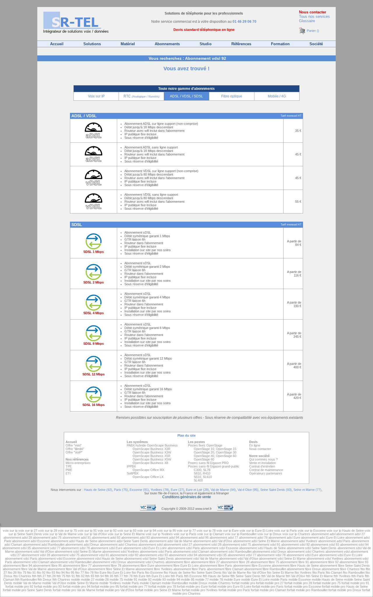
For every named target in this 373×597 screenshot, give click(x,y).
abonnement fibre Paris (216, 565)
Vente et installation (262, 463)
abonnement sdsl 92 (295, 544)
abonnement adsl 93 (135, 537)
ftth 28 (51, 576)
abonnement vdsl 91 (94, 555)
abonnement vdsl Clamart (31, 562)
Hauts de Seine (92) (98, 489)
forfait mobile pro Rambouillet (307, 590)
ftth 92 (80, 576)
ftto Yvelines (303, 572)
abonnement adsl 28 (17, 537)
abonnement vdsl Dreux (109, 562)
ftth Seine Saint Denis (246, 576)
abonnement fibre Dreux (304, 569)
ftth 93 (89, 576)
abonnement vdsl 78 (271, 555)
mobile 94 (173, 579)
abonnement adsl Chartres (119, 544)
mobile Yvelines (110, 583)
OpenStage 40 (204, 456)
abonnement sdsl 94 (354, 544)
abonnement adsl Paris (334, 541)
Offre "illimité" (75, 449)
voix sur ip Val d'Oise (92, 534)
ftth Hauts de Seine (216, 576)
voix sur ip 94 (146, 530)
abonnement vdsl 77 (242, 555)
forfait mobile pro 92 (19, 586)
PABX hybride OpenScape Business (152, 445)
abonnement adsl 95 (194, 537)
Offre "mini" (74, 445)
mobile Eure (232, 579)
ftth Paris (177, 576)
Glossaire (307, 21)
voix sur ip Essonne (312, 530)
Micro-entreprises (78, 463)
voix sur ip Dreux (269, 534)
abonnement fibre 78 (106, 565)
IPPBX (131, 466)
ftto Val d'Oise (256, 572)
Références (241, 44)
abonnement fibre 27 (205, 562)
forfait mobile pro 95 (105, 586)
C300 (197, 470)
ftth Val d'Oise (295, 576)
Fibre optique (231, 96)
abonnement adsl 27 (350, 534)
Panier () (312, 30)
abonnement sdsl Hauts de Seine (262, 548)
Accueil (57, 44)
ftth (34, 576)
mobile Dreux (198, 583)
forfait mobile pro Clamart (268, 590)
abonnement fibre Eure (138, 565)
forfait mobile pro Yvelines (200, 590)
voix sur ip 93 (126, 530)
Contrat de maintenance (266, 470)
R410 (206, 473)
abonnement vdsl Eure (302, 555)
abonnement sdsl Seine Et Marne (78, 551)
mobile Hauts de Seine (327, 579)
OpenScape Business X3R (151, 449)
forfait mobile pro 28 (298, 583)
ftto (363, 569)
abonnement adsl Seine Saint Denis (123, 541)
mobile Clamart (150, 583)
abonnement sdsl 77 (46, 548)
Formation (280, 44)
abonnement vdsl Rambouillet (71, 562)
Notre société (259, 456)
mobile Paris (279, 579)
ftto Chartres (22, 576)
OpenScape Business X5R (151, 456)
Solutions (92, 44)
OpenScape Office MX (148, 470)
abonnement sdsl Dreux (269, 551)
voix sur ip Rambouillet (240, 534)
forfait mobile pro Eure (192, 586)
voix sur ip (10, 530)
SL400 (198, 480)
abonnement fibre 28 (235, 562)
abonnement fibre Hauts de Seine (295, 565)
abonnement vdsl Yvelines (325, 558)
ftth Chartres (61, 579)
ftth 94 (99, 576)
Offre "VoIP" (74, 452)
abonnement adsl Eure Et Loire (322, 537)
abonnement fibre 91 (294, 562)
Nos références (77, 459)
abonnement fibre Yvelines (154, 569)
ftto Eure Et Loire (119, 572)
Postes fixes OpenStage (205, 445)
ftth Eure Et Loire (158, 576)
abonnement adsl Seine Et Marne (256, 541)
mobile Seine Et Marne (82, 583)
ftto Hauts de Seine (177, 572)
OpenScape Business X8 (150, 463)
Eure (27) (177, 489)
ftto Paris (138, 572)
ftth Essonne (193, 576)
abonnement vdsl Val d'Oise (238, 558)
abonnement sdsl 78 (75, 548)
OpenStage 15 (226, 449)
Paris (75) (121, 489)
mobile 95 (187, 579)
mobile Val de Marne (27, 583)
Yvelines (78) (160, 489)
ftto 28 (12, 572)
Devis (253, 442)
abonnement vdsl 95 (212, 555)
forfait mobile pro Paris (268, 586)
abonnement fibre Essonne (252, 565)
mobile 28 (102, 579)
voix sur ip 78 (206, 530)
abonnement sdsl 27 (177, 544)
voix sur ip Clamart (210, 534)
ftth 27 (41, 576)
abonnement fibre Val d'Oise (67, 569)
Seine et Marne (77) (307, 489)
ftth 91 (70, 576)
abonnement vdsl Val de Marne (196, 558)
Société (316, 44)
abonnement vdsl (338, 551)
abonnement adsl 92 (106, 537)
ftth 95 (109, 576)
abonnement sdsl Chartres (306, 551)
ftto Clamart (334, 572)
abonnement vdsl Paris (21, 558)
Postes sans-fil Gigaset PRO (208, 463)
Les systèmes (137, 442)
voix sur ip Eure (228, 530)
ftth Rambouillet (26, 579)
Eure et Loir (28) (197, 489)
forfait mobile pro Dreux (344, 590)
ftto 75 (21, 572)
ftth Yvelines (342, 576)
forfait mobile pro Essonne (302, 586)
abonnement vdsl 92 (124, 555)
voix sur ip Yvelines (159, 534)
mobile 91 (130, 579)
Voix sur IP (96, 96)
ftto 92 (41, 572)
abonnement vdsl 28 (36, 555)
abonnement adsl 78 (253, 537)
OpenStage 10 (204, 449)
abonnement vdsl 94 (183, 555)
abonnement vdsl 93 (153, 555)
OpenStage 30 (226, 452)
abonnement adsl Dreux (82, 544)
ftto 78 (89, 572)
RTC (141, 96)
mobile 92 (145, 579)
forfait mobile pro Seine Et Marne (158, 590)
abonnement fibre (178, 562)
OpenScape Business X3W (152, 452)
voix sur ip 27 (27, 530)
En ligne (254, 445)
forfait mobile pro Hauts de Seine (345, 586)
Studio (206, 44)
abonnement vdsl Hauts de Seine (100, 558)
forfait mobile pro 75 (327, 583)
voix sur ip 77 (186, 530)
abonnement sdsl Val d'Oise (34, 551)
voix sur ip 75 (67, 530)
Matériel (128, 44)
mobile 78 (216, 579)
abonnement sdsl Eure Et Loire (145, 548)
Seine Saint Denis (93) (276, 489)
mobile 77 (202, 579)
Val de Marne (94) (223, 489)
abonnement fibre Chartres (341, 569)
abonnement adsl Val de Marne (170, 541)
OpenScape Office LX (148, 477)
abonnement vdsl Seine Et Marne (282, 558)
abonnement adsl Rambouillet (43, 544)
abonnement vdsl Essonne (57, 558)
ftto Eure (100, 572)
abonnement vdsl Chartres (146, 562)
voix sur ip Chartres (296, 534)
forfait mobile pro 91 (355, 583)
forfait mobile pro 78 (162, 586)
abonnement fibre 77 (77, 565)
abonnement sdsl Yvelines (120, 551)
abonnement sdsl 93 (325, 544)
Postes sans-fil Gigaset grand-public (213, 466)
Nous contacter (312, 12)
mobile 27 (87, 579)
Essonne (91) (139, 489)
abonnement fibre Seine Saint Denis (345, 565)
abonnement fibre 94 (17, 565)
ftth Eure (139, 576)
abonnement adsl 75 (47, 537)
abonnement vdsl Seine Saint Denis (149, 558)
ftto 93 (50, 572)
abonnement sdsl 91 (266, 544)
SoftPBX (132, 473)
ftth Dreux (45, 579)
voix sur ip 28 (47, 530)
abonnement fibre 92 (324, 562)
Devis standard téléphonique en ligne (204, 30)
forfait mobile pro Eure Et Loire (230, 586)
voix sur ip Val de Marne (60, 534)
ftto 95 (70, 572)
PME (69, 470)
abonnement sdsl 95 (16, 548)
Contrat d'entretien (262, 466)
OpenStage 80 (204, 459)
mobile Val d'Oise (54, 583)
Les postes (196, 442)
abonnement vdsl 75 (65, 555)
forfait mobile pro (244, 583)
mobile (76, 579)
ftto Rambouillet (354, 572)
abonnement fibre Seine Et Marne (111, 569)
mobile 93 (159, 579)
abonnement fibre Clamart (225, 569)
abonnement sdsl (150, 544)
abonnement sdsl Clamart (191, 551)
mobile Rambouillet (175, 583)
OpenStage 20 (204, 452)
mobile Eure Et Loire (255, 579)
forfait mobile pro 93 (48, 586)
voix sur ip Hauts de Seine (345, 530)
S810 (197, 473)
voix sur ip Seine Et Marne (126, 534)
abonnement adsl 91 (76, 537)
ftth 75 (61, 576)
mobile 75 (116, 579)
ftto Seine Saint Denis (206, 572)
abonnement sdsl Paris (184, 548)
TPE (69, 466)
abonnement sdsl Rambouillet (230, 551)
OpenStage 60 (226, 456)
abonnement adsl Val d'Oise (212, 541)
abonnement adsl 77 (224, 537)
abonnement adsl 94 (165, 537)
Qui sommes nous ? (263, 459)
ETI (68, 473)
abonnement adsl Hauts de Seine (74, 541)
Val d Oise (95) (247, 489)
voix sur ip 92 (107, 530)
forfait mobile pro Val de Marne (74, 590)
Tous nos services (314, 16)
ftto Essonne (154, 572)
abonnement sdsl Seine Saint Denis (312, 548)
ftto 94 (60, 572)
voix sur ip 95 (166, 530)
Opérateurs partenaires (265, 473)
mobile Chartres (219, 583)
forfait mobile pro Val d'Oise (115, 590)
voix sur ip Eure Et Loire (256, 530)
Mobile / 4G (277, 96)
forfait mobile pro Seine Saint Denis (27, 590)
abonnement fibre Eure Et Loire (177, 565)
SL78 (206, 470)
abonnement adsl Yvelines (299, 541)
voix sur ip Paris (285, 530)
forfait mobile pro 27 (270, 583)
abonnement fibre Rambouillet (265, 569)
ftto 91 (31, 572)
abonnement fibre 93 (353, 562)
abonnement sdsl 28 (207, 544)
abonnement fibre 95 (47, 565)
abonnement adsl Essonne (31, 541)
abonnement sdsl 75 (236, 544)
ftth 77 (118, 576)
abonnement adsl (323, 534)
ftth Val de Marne (273, 576)
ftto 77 (79, 572)
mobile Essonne (299, 579)
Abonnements (167, 44)
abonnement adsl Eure (284, 537)
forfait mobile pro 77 (133, 586)
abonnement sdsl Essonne (219, 548)
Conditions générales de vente (186, 497)
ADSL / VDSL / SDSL (186, 96)
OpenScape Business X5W (152, 459)
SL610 (207, 477)
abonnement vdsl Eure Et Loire (341, 555)
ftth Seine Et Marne (319, 576)
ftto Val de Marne (234, 572)
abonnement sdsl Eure (106, 548)
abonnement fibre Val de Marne (25, 569)
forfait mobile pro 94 (76, 586)
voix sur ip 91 (87, 530)
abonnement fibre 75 (264, 562)
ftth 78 (128, 576)
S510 (197, 477)
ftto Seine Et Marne (280, 572)
